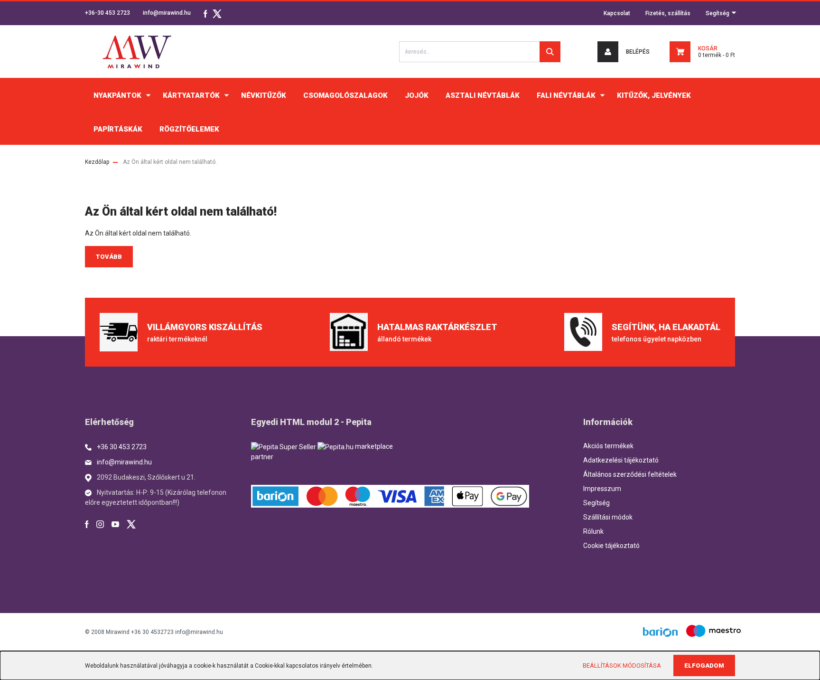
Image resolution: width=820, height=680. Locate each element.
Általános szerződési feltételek (630, 474)
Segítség (718, 13)
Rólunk (593, 531)
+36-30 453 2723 (107, 12)
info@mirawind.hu (167, 12)
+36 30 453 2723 (122, 447)
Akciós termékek (608, 446)
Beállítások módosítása (622, 665)
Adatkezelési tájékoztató (621, 460)
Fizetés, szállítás (667, 13)
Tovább (109, 256)
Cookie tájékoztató (611, 545)
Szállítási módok (608, 517)
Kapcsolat (617, 13)
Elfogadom (704, 665)
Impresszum (602, 488)
